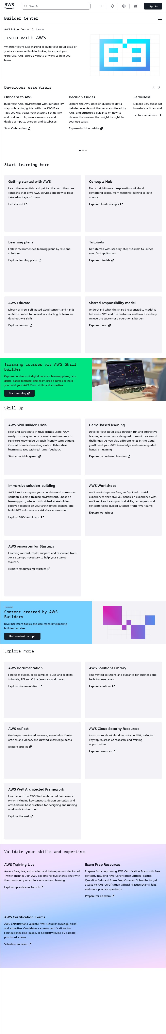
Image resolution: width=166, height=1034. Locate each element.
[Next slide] (159, 87)
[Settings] (124, 6)
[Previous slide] (153, 87)
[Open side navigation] (159, 18)
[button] (101, 6)
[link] (40, 29)
